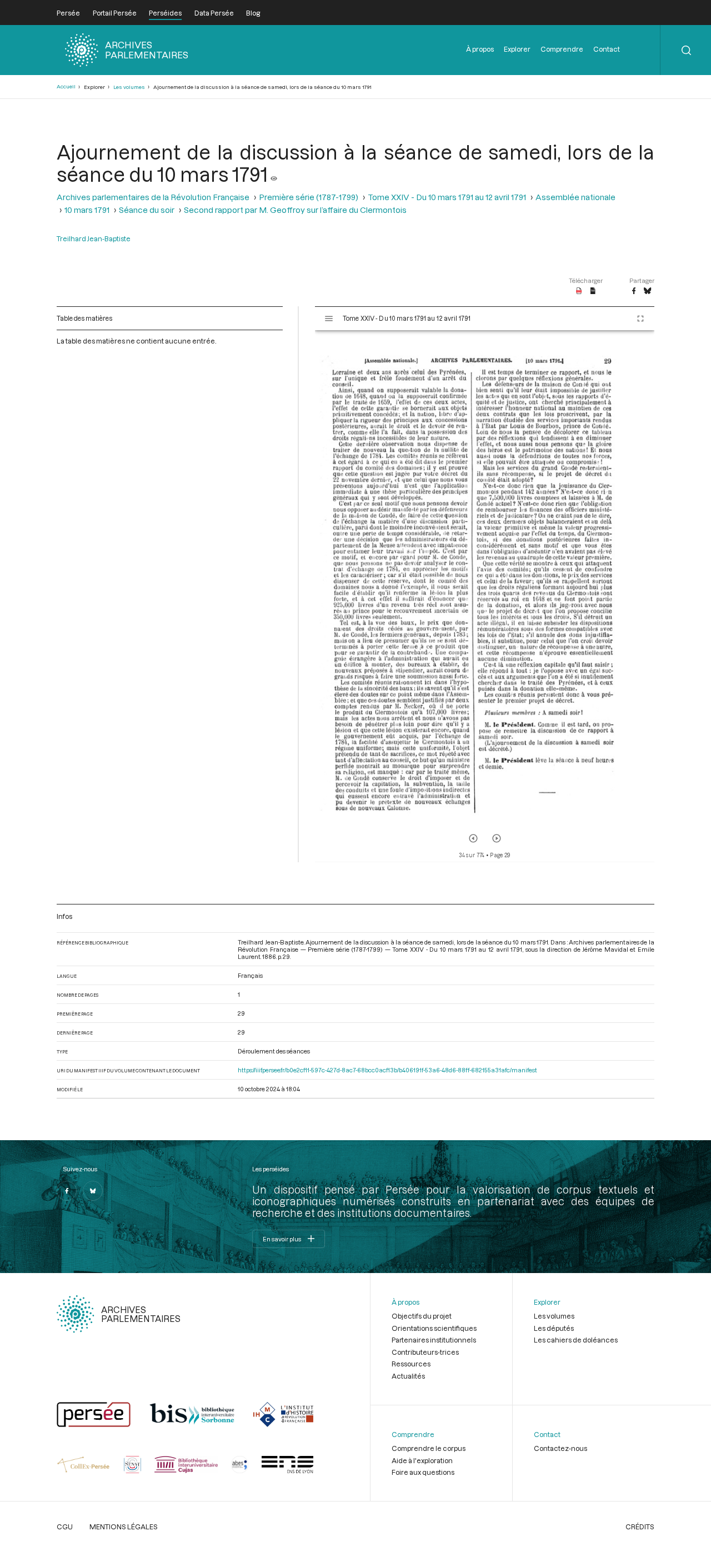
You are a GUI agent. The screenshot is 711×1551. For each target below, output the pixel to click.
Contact (606, 49)
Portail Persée (115, 13)
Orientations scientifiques (434, 1328)
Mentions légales (123, 1526)
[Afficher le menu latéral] (329, 318)
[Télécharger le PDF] (579, 291)
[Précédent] (473, 838)
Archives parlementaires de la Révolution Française (153, 197)
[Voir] (274, 174)
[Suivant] (496, 838)
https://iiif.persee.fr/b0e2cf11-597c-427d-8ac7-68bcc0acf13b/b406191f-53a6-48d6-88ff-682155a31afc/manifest (387, 1069)
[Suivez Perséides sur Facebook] (67, 1191)
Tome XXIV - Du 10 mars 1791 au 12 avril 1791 (447, 197)
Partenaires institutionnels (434, 1340)
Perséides (165, 13)
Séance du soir (146, 210)
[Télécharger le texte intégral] (592, 291)
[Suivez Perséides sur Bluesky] (93, 1191)
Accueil (66, 86)
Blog (253, 13)
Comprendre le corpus (428, 1448)
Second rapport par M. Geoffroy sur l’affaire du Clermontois (295, 210)
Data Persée (214, 13)
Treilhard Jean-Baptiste (94, 238)
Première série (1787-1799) (308, 197)
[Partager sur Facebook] (633, 291)
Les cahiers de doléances (576, 1340)
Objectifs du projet (422, 1316)
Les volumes (129, 87)
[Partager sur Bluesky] (647, 291)
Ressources (411, 1364)
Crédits (639, 1526)
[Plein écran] (640, 318)
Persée (68, 13)
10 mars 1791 (86, 210)
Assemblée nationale (575, 197)
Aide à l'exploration (422, 1460)
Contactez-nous (560, 1448)
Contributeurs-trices (425, 1352)
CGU (65, 1526)
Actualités (408, 1376)
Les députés (554, 1328)
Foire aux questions (423, 1472)
